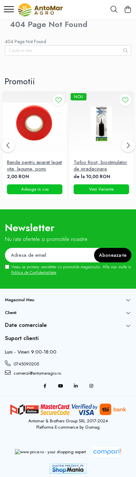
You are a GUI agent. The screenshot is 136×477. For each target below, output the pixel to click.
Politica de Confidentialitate (33, 273)
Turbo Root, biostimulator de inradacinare (100, 165)
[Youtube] (60, 386)
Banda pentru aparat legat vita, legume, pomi (34, 165)
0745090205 (25, 364)
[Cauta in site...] (114, 10)
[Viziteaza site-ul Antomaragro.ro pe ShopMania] (68, 469)
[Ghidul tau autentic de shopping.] (106, 452)
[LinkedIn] (76, 386)
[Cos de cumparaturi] (127, 10)
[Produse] (9, 9)
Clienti (11, 312)
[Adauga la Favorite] (58, 100)
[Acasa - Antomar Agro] (40, 9)
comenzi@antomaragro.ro (36, 373)
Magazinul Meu (19, 300)
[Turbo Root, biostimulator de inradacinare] (101, 124)
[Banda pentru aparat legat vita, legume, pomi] (34, 124)
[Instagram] (91, 386)
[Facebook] (45, 386)
